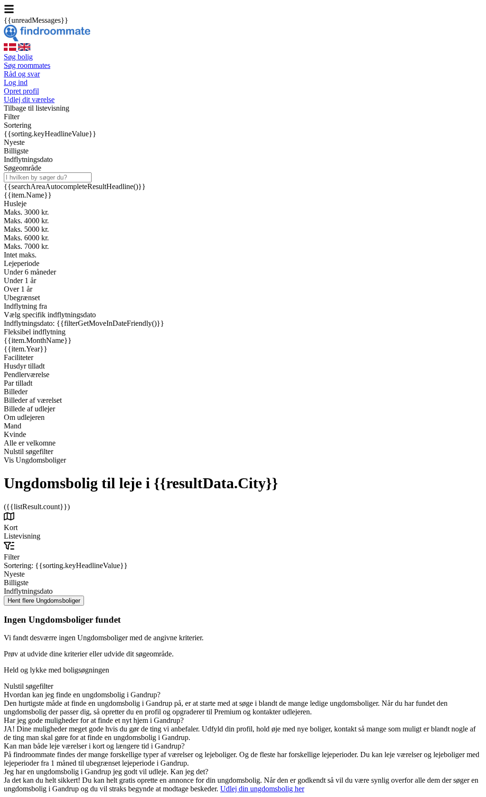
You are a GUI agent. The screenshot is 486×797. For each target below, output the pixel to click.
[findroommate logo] (47, 39)
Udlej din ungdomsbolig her (262, 789)
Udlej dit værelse (29, 99)
